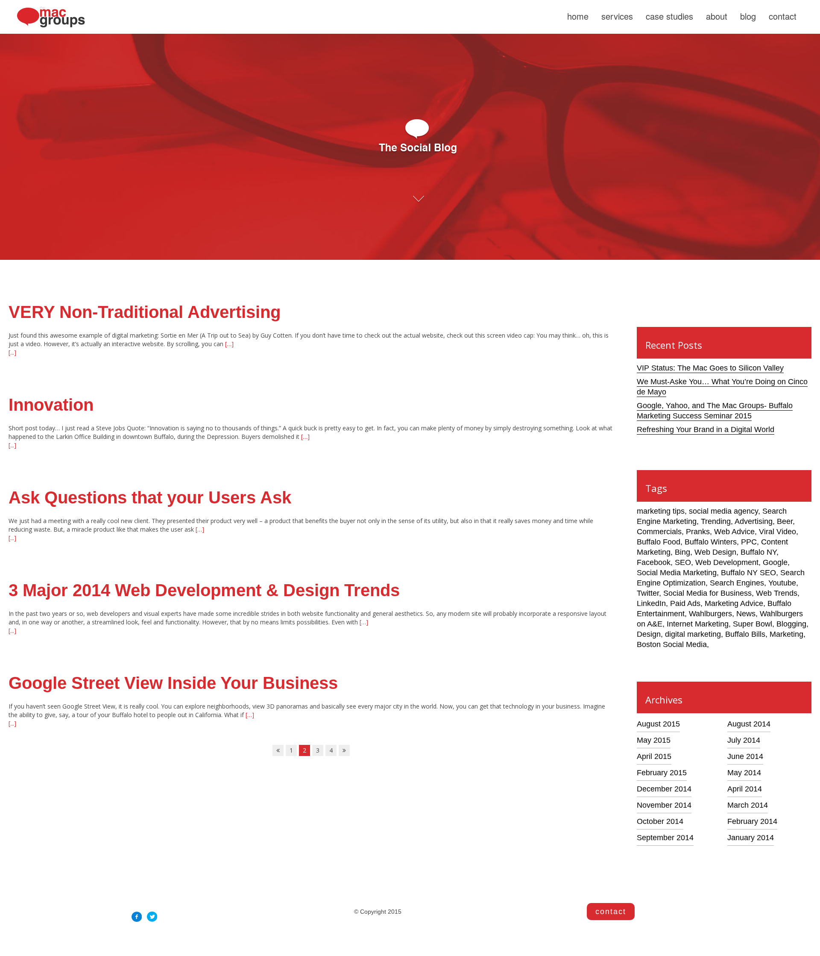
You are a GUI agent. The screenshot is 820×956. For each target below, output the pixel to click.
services (617, 16)
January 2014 (750, 837)
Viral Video (777, 531)
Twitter (648, 593)
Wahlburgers (710, 613)
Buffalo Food (658, 542)
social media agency (723, 511)
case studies (669, 16)
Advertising (754, 521)
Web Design (715, 552)
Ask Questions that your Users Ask (150, 497)
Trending (716, 521)
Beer (785, 521)
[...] (12, 352)
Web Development (726, 562)
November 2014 (664, 805)
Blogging (791, 624)
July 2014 (743, 740)
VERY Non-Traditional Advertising (145, 312)
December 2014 (664, 789)
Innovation (51, 404)
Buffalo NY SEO (748, 572)
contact (783, 16)
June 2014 (745, 756)
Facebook (654, 562)
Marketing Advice (734, 603)
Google (775, 562)
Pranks (698, 531)
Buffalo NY (758, 552)
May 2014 (744, 772)
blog (748, 16)
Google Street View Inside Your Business (173, 683)
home (578, 16)
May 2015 (654, 740)
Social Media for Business (707, 593)
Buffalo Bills (745, 634)
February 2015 (662, 772)
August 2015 (658, 724)
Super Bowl (752, 624)
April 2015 (654, 756)
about (716, 16)
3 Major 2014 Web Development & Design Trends (204, 590)
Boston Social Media (672, 644)
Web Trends (776, 593)
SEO (683, 562)
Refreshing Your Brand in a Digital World (705, 429)
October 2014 (660, 821)
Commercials (659, 531)
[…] (228, 344)
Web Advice (734, 531)
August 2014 (748, 724)
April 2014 (744, 789)
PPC (749, 542)
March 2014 (747, 805)
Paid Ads (685, 603)
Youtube (782, 583)
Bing (682, 552)
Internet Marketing (698, 624)
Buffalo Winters (711, 542)
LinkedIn (651, 603)
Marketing (786, 634)
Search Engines (737, 583)
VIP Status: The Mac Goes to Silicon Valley (710, 368)
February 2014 (752, 821)
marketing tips (661, 511)
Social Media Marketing (677, 572)
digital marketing (693, 634)
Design (649, 634)
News (746, 613)
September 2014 (665, 837)
